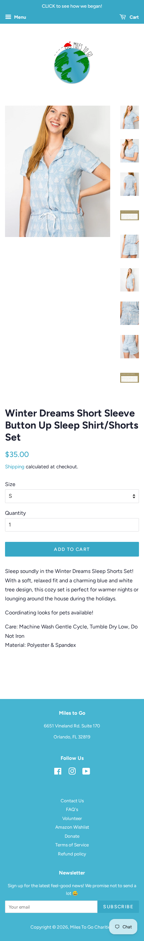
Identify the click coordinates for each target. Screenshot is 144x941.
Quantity (15, 513)
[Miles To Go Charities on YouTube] (86, 772)
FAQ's (72, 809)
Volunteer (72, 818)
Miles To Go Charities (91, 927)
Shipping (14, 467)
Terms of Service (72, 844)
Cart (134, 17)
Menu (19, 17)
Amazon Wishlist (72, 827)
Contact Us (72, 800)
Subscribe (118, 907)
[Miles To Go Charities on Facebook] (58, 772)
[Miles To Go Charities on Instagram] (72, 772)
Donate (72, 836)
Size (10, 484)
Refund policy (72, 853)
